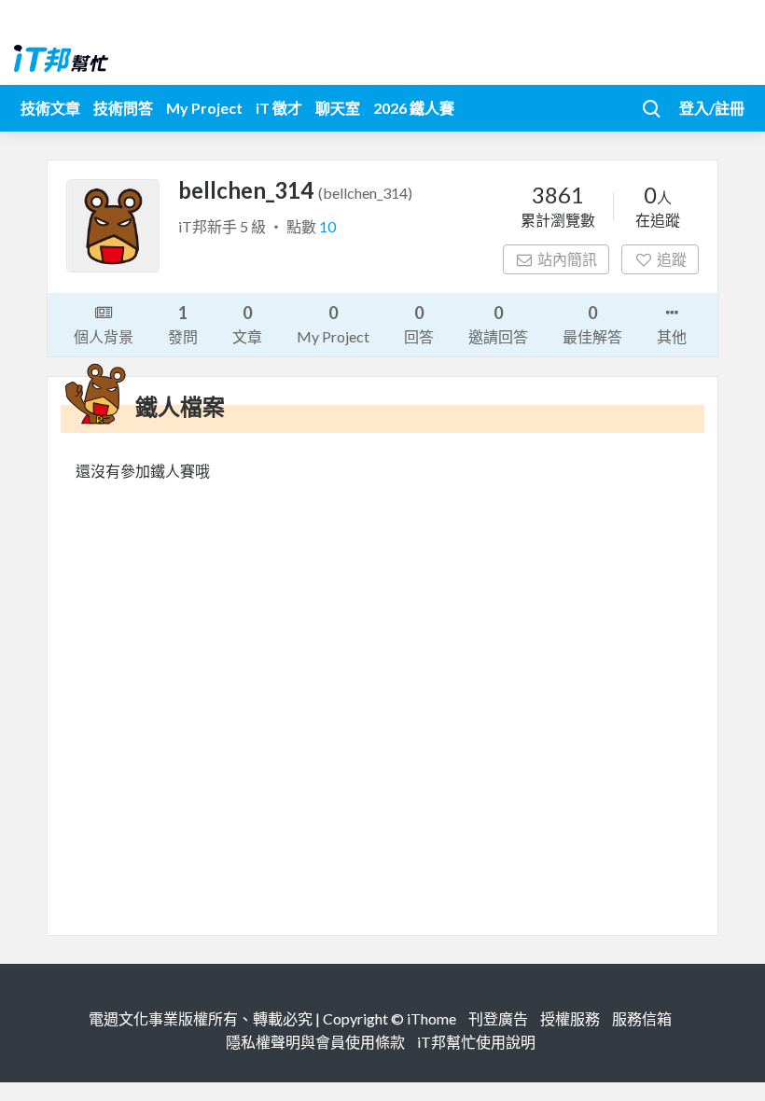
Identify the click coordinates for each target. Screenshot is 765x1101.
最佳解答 (592, 323)
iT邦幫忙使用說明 (476, 1042)
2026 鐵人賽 (413, 108)
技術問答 (123, 108)
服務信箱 (642, 1018)
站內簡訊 (567, 259)
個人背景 (103, 336)
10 (327, 226)
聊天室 (337, 108)
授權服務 (570, 1018)
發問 (183, 323)
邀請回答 (498, 323)
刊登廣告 (498, 1018)
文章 (247, 323)
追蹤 (672, 259)
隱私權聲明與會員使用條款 (315, 1042)
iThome (431, 1018)
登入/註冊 (711, 108)
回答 (419, 323)
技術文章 (50, 108)
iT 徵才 (279, 108)
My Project (204, 108)
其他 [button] (672, 336)
